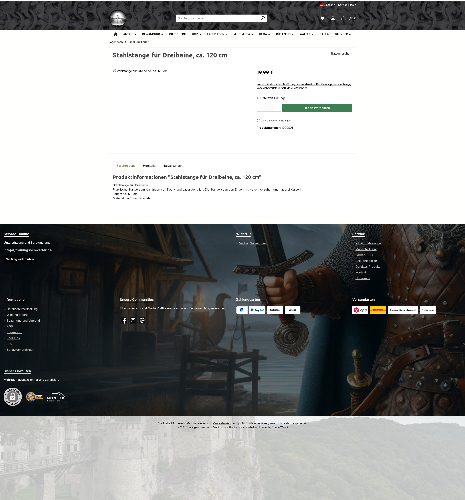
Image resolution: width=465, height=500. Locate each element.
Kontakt (360, 272)
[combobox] (217, 18)
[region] (181, 108)
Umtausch (362, 278)
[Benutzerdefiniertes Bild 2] (378, 310)
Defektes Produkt (367, 266)
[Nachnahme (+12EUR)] (275, 310)
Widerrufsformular (368, 243)
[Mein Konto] (333, 18)
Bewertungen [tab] (173, 165)
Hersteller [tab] (150, 165)
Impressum (14, 332)
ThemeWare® (280, 427)
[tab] (126, 165)
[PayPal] (242, 310)
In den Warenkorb (317, 108)
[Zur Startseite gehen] (118, 18)
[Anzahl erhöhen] (277, 108)
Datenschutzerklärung (22, 309)
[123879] (181, 108)
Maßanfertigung (366, 249)
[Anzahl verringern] (260, 108)
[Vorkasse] (292, 310)
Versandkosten (222, 423)
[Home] (115, 34)
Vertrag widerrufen (20, 259)
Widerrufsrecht (17, 315)
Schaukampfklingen (20, 349)
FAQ (10, 344)
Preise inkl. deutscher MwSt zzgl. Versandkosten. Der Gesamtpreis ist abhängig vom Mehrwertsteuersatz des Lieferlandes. (304, 86)
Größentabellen (366, 261)
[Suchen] (263, 18)
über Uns (13, 338)
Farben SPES (364, 255)
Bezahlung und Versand (23, 320)
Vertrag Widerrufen (252, 243)
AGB (10, 326)
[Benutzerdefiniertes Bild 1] (257, 310)
